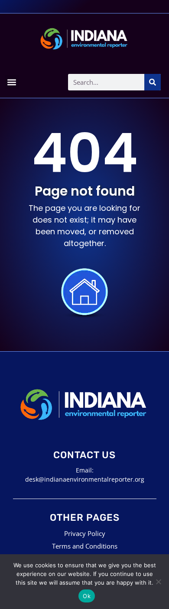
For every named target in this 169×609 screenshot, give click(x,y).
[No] (158, 581)
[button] (12, 82)
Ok (87, 595)
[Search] (152, 82)
